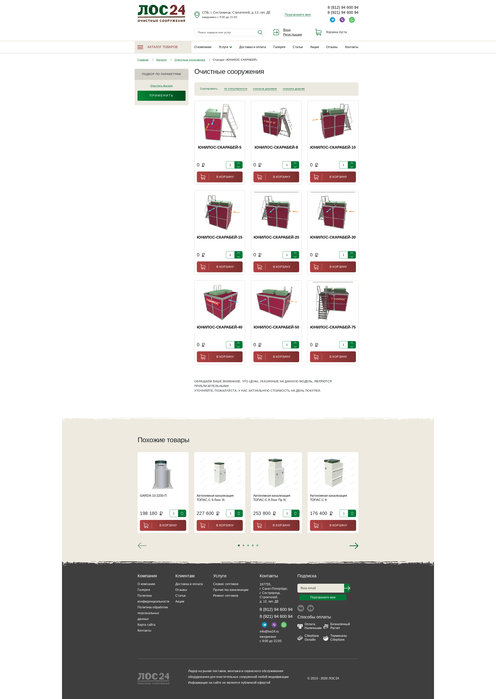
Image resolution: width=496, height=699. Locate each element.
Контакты (351, 47)
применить (162, 95)
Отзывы (332, 47)
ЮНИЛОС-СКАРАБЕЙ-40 (219, 327)
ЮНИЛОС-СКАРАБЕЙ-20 (276, 237)
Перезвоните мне (298, 14)
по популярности (235, 88)
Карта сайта (146, 624)
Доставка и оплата (252, 47)
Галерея (279, 47)
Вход (287, 30)
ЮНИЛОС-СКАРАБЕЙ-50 (276, 327)
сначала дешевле (265, 88)
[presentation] (142, 546)
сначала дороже (294, 88)
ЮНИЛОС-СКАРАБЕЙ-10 (333, 147)
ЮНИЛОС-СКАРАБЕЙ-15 (219, 237)
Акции (314, 47)
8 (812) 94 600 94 (343, 7)
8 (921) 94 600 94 (343, 12)
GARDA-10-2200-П (153, 495)
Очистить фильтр (161, 85)
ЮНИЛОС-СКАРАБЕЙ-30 (333, 237)
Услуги (223, 47)
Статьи (298, 47)
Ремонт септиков (225, 595)
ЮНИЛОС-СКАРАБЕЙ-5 (219, 147)
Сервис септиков (226, 584)
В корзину (225, 176)
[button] (239, 545)
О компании (202, 47)
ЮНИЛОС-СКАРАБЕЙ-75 (333, 327)
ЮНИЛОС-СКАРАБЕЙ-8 (276, 147)
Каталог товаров (163, 47)
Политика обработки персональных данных (153, 613)
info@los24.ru (269, 631)
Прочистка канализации (230, 589)
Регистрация (292, 34)
